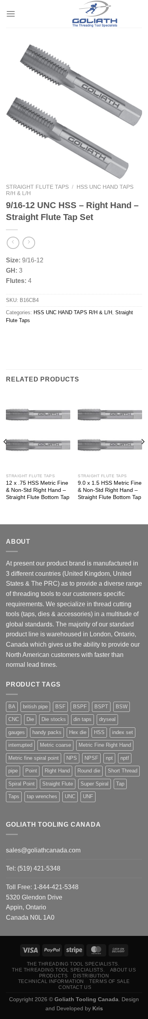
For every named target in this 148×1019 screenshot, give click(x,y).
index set (122, 732)
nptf (124, 758)
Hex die (77, 732)
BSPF (80, 707)
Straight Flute (57, 784)
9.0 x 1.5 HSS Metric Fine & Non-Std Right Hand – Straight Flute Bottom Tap (110, 490)
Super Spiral (95, 784)
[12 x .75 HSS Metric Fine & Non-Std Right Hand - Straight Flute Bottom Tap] (38, 431)
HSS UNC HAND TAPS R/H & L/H (73, 312)
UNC (70, 796)
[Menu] (10, 13)
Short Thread (122, 771)
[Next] (142, 458)
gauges (16, 732)
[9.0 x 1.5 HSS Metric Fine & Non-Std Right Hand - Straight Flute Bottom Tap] (110, 431)
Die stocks (53, 719)
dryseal (107, 719)
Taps (13, 796)
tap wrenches (42, 796)
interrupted (20, 745)
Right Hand (57, 771)
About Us (123, 970)
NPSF (91, 758)
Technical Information (51, 981)
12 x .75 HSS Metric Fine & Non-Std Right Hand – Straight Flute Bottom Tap (37, 490)
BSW (121, 707)
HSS (99, 732)
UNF (88, 796)
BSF (60, 707)
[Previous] (5, 458)
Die (30, 719)
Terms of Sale (109, 981)
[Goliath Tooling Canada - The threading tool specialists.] (94, 14)
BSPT (101, 707)
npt (109, 758)
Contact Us (74, 987)
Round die (88, 771)
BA (11, 707)
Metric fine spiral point (33, 758)
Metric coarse (55, 745)
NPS (71, 758)
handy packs (47, 732)
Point (31, 771)
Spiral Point (21, 784)
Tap (120, 784)
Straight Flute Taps (37, 187)
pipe (13, 771)
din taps (82, 719)
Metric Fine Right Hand (105, 745)
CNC (13, 719)
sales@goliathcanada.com (43, 850)
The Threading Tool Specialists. (73, 964)
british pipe (35, 707)
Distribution (91, 976)
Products (53, 976)
